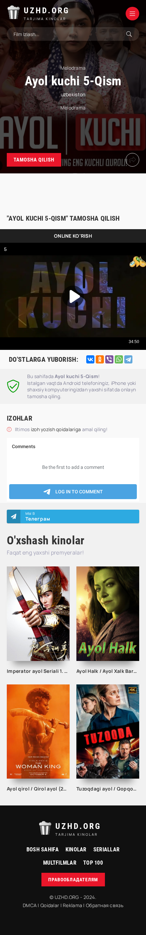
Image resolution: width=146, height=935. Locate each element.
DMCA (30, 905)
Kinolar (76, 849)
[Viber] (109, 359)
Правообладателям (73, 879)
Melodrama (73, 107)
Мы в (37, 516)
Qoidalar (49, 905)
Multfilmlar (59, 863)
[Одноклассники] (100, 359)
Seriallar (106, 849)
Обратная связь (104, 905)
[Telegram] (128, 359)
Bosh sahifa (42, 849)
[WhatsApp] (119, 359)
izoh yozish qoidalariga (56, 429)
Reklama (72, 905)
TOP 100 (93, 863)
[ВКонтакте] (90, 359)
